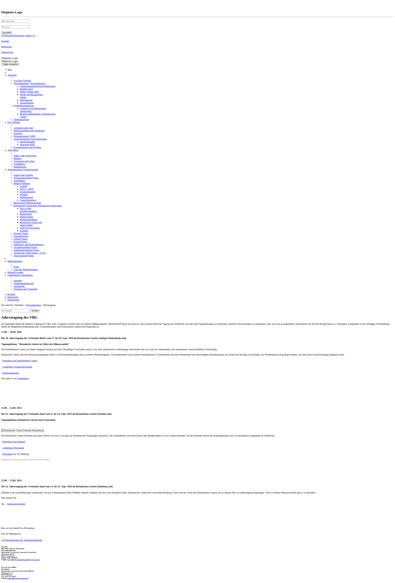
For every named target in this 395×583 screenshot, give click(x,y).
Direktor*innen (21, 233)
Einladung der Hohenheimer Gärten (19, 360)
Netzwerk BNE (27, 144)
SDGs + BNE (26, 189)
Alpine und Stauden (23, 175)
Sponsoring (19, 286)
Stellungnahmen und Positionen (29, 130)
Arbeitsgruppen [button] (15, 169)
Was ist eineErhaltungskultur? (28, 210)
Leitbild (23, 186)
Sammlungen (20, 166)
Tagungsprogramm (16, 504)
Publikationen (26, 197)
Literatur (24, 230)
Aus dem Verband (22, 80)
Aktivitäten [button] (12, 150)
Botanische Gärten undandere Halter (31, 223)
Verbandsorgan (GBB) (25, 136)
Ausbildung (19, 164)
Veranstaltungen (21, 83)
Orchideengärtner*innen (25, 247)
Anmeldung (23, 378)
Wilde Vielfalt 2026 (29, 91)
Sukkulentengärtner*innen (26, 250)
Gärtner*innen (21, 239)
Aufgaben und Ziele (23, 128)
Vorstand (18, 133)
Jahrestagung (26, 100)
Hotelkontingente (10, 373)
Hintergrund (26, 214)
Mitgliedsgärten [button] (15, 261)
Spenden (18, 280)
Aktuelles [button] (12, 75)
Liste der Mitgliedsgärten (26, 269)
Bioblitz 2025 (26, 89)
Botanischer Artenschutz (25, 205)
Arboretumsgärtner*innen (26, 178)
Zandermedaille (27, 141)
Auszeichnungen (22, 139)
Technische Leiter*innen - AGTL (30, 253)
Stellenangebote (21, 119)
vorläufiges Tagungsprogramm (17, 367)
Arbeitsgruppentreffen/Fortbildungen (38, 86)
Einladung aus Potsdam (13, 441)
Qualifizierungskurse (24, 105)
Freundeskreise (21, 236)
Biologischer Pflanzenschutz (27, 203)
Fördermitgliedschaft (24, 283)
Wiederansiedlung (28, 219)
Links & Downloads (30, 228)
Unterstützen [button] (13, 275)
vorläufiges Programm (13, 448)
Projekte (24, 194)
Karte (16, 266)
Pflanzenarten (26, 216)
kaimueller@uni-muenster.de (18, 578)
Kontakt (11, 294)
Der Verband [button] (13, 122)
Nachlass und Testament (25, 289)
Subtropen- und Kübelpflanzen (29, 244)
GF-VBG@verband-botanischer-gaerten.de (23, 560)
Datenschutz (13, 300)
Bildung (17, 158)
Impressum (12, 297)
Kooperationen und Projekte (27, 147)
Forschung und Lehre (24, 161)
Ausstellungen (27, 103)
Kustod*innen (20, 241)
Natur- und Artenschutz (25, 155)
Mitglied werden (15, 272)
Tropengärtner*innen (24, 255)
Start (9, 69)
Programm (7, 454)
